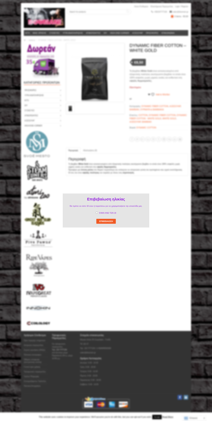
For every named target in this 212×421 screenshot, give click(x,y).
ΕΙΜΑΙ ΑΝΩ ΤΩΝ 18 (107, 213)
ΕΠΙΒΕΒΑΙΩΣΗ (106, 221)
